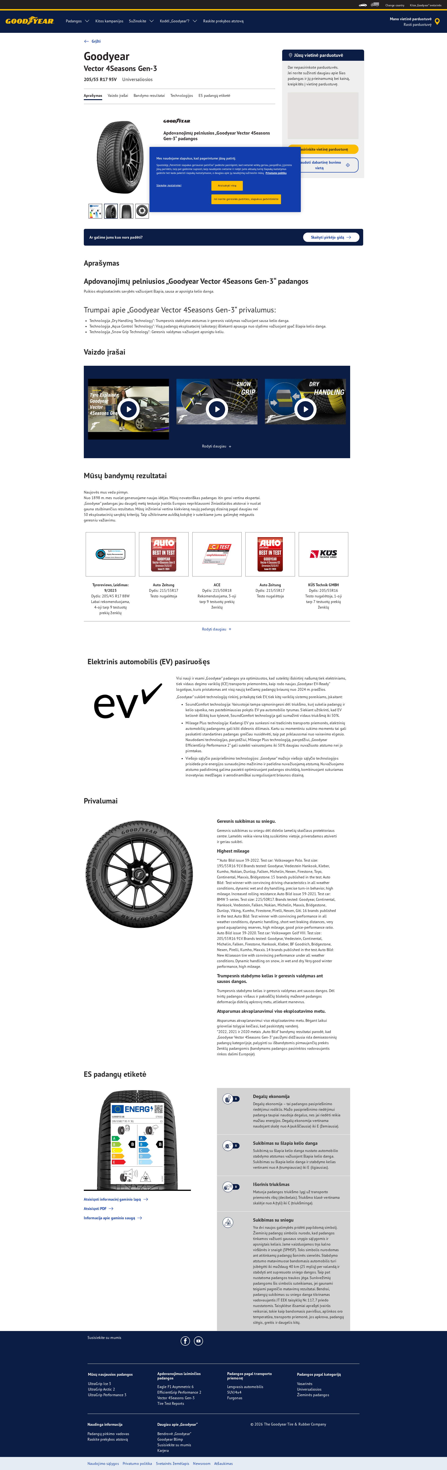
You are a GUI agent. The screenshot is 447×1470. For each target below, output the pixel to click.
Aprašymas (93, 95)
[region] (225, 179)
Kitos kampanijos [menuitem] (109, 21)
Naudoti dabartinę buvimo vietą (319, 165)
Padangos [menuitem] (74, 21)
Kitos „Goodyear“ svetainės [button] (425, 5)
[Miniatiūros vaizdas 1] (95, 211)
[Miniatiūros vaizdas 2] (111, 211)
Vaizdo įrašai (118, 95)
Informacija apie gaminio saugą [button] (109, 1218)
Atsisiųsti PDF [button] (95, 1208)
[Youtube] (198, 1341)
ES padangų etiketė (214, 95)
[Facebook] (185, 1341)
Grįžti (96, 41)
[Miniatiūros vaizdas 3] (126, 211)
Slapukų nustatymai (168, 185)
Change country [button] (395, 5)
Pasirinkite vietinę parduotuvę (323, 149)
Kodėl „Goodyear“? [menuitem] (175, 21)
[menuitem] (363, 4)
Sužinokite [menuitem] (137, 21)
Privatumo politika (276, 173)
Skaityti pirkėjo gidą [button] (327, 237)
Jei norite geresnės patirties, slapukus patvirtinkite (246, 199)
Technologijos (181, 95)
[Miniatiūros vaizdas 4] (142, 211)
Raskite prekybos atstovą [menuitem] (223, 21)
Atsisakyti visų (227, 185)
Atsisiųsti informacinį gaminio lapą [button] (112, 1199)
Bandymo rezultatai (149, 95)
